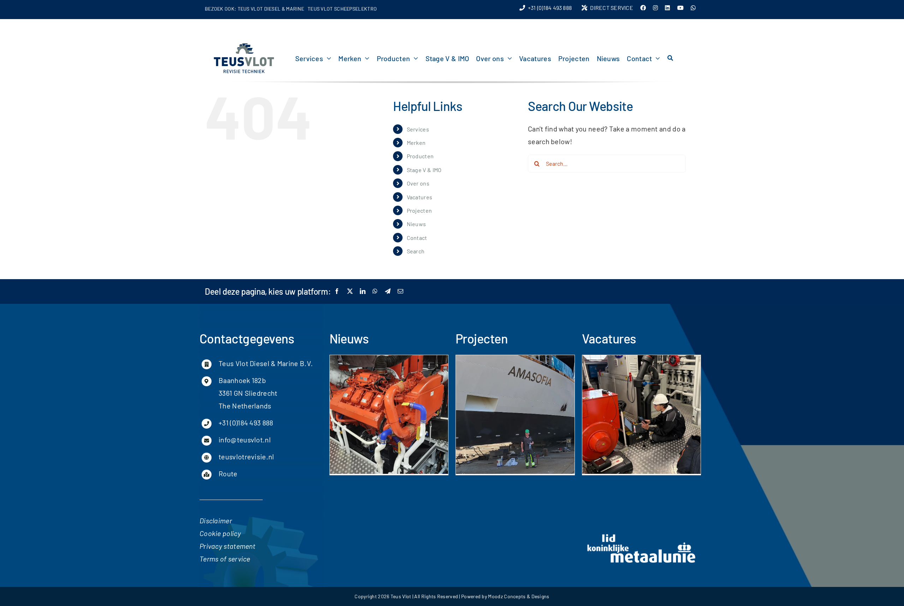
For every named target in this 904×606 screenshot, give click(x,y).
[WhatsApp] (375, 291)
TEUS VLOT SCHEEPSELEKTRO (342, 9)
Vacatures (420, 197)
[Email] (400, 291)
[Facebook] (337, 291)
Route (228, 473)
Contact (417, 237)
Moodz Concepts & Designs (518, 596)
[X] (350, 291)
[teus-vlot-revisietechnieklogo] (244, 45)
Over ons (418, 183)
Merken (416, 142)
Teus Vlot (401, 596)
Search (416, 251)
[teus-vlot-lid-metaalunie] (641, 535)
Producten (420, 156)
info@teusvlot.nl (245, 439)
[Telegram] (387, 291)
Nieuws (416, 223)
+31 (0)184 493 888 (246, 422)
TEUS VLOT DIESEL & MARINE (271, 9)
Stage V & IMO (424, 169)
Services (418, 129)
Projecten (419, 210)
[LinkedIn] (362, 291)
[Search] (670, 58)
